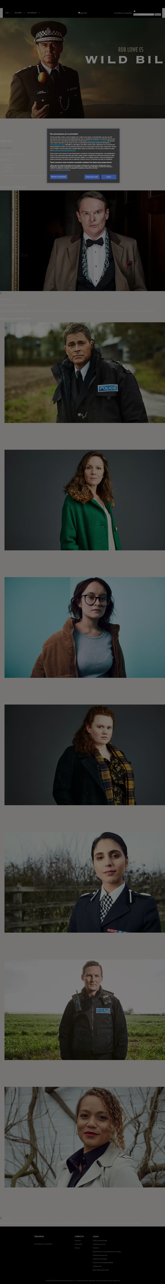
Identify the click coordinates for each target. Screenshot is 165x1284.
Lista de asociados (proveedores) (60, 170)
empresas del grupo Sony (68, 150)
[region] (83, 155)
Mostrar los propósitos (58, 176)
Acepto (109, 177)
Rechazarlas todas (92, 177)
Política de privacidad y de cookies (96, 141)
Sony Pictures (56, 150)
